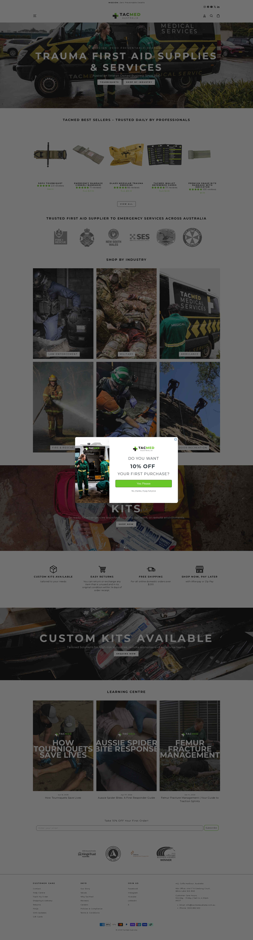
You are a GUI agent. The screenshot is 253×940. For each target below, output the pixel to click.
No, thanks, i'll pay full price (144, 491)
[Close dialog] (175, 439)
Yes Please (143, 483)
